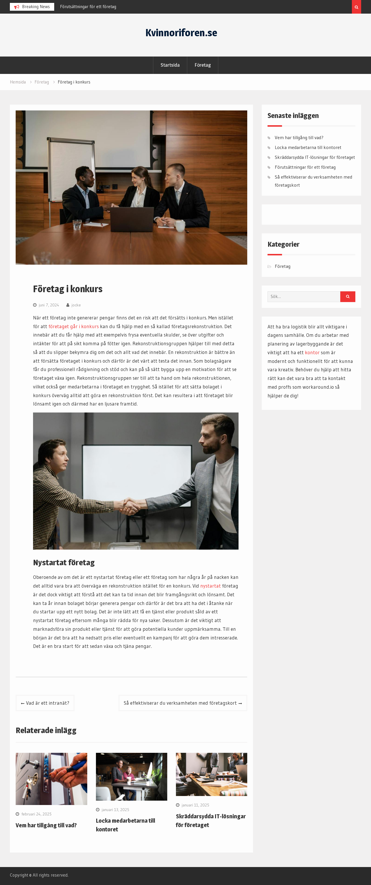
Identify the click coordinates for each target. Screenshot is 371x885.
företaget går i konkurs (73, 326)
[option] (112, 6)
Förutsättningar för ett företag (88, 6)
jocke (76, 305)
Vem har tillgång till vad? (46, 825)
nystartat (210, 586)
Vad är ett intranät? (47, 703)
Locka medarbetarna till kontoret (308, 147)
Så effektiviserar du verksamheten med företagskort (180, 703)
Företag (202, 65)
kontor (312, 352)
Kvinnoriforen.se (181, 32)
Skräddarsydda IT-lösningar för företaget (315, 157)
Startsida (170, 65)
